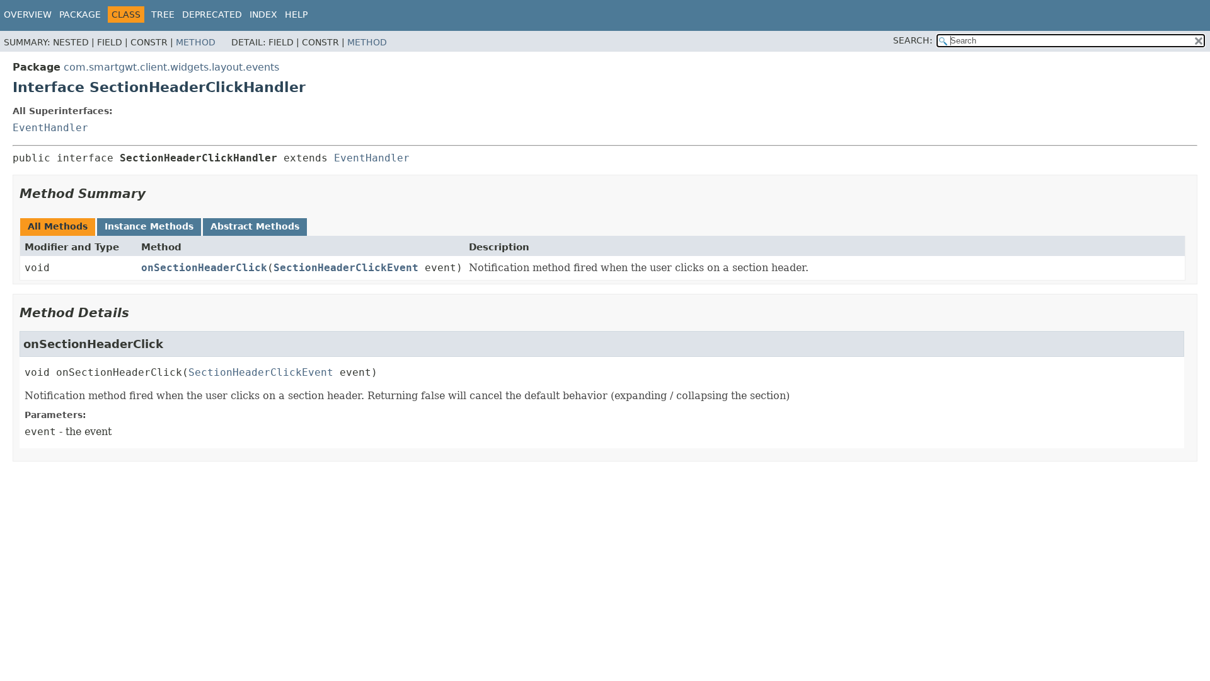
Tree (163, 14)
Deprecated (212, 14)
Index (263, 14)
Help (296, 14)
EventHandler (50, 128)
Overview (28, 14)
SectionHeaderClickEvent (346, 268)
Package (80, 14)
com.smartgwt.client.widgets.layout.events (171, 67)
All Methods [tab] (58, 226)
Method (196, 42)
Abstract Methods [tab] (254, 226)
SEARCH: (913, 40)
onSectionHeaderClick (204, 268)
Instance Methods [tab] (149, 226)
